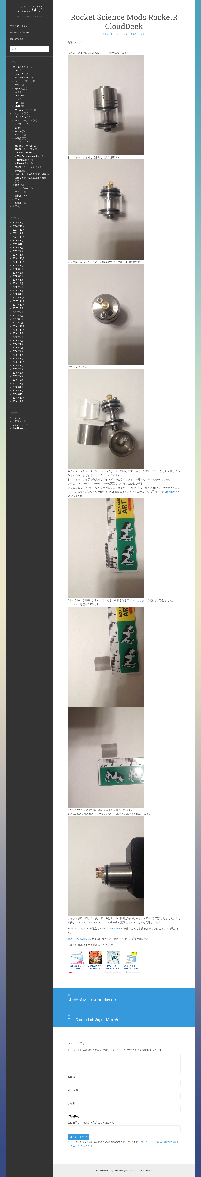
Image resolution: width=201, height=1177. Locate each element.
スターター (20, 74)
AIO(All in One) (22, 77)
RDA (17, 102)
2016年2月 (18, 351)
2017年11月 (18, 301)
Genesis (19, 95)
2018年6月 (18, 276)
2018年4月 (18, 283)
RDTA (18, 106)
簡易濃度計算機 (16, 39)
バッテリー (18, 113)
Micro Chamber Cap (112, 928)
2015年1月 (18, 387)
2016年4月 (18, 344)
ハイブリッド (21, 124)
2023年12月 (18, 230)
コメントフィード (21, 425)
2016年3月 (18, 347)
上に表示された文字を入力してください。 (91, 1122)
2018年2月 (18, 290)
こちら (145, 938)
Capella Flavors (24, 152)
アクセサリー (21, 199)
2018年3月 (18, 287)
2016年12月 (18, 326)
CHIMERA (170, 491)
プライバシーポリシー (19, 26)
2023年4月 (18, 233)
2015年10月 (18, 365)
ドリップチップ (22, 188)
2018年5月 (18, 280)
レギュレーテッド (24, 120)
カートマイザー (22, 81)
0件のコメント (138, 34)
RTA (17, 99)
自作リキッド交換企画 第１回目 (30, 174)
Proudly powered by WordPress (109, 1171)
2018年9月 (18, 269)
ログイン (17, 417)
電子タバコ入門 (20, 67)
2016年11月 (18, 330)
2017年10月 (18, 305)
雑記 (15, 206)
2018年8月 (18, 272)
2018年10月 (18, 265)
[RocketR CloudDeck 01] (106, 209)
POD (17, 70)
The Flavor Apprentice (28, 156)
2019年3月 (18, 247)
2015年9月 (18, 369)
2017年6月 (18, 315)
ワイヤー (19, 192)
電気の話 (19, 88)
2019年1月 (18, 255)
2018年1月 (18, 294)
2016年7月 (18, 333)
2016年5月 (18, 340)
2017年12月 (18, 297)
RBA (15, 92)
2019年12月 (18, 244)
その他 (16, 185)
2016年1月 (18, 355)
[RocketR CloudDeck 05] (106, 656)
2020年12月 (18, 240)
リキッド (17, 135)
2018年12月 (18, 258)
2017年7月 (18, 312)
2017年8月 (18, 308)
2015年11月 (18, 362)
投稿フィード (19, 421)
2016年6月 (18, 337)
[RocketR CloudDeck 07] (106, 865)
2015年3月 (18, 380)
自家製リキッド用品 (25, 145)
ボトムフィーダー (24, 110)
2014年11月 (18, 394)
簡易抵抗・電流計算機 (19, 32)
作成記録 (19, 170)
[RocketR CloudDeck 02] (106, 314)
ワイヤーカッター (137, 600)
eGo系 (18, 127)
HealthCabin (23, 160)
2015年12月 (18, 358)
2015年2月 (18, 383)
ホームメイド (21, 142)
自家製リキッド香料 (25, 149)
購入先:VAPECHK (77, 938)
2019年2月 (18, 251)
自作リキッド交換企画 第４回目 (30, 177)
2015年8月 (18, 373)
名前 (72, 1076)
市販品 (18, 138)
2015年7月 (18, 376)
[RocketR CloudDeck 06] (106, 757)
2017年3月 (18, 319)
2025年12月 (18, 222)
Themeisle (147, 1171)
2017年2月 (18, 322)
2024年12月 (18, 226)
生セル (18, 131)
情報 (17, 85)
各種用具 (19, 203)
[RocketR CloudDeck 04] (106, 547)
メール (73, 1090)
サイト (71, 1103)
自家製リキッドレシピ (26, 167)
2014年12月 (18, 390)
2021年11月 (18, 237)
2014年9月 (18, 401)
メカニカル (20, 117)
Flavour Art (22, 163)
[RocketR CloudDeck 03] (106, 418)
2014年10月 (18, 398)
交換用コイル (21, 195)
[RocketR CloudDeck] (106, 104)
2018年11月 (18, 262)
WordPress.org (20, 428)
